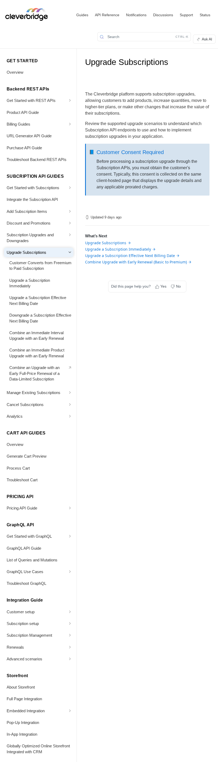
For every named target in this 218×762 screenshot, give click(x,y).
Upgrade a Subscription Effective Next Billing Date (130, 255)
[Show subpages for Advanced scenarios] (70, 659)
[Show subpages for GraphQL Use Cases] (70, 571)
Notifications (136, 15)
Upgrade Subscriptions (105, 242)
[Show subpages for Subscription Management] (70, 635)
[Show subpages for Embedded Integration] (70, 711)
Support (186, 15)
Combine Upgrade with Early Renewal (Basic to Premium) (136, 261)
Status (205, 15)
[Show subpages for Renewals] (70, 647)
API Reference (107, 15)
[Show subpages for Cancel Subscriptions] (70, 404)
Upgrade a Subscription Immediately (118, 249)
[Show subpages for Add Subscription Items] (70, 211)
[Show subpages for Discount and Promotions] (70, 223)
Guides (82, 15)
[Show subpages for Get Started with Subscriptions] (70, 187)
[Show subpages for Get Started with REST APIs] (70, 100)
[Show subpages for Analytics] (70, 416)
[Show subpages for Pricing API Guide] (70, 508)
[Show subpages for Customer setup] (70, 612)
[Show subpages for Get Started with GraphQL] (70, 536)
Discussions (163, 15)
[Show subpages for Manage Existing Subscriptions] (70, 392)
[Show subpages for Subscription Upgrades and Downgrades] (70, 235)
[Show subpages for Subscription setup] (70, 623)
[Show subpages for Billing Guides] (70, 124)
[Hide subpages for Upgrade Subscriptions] (70, 252)
